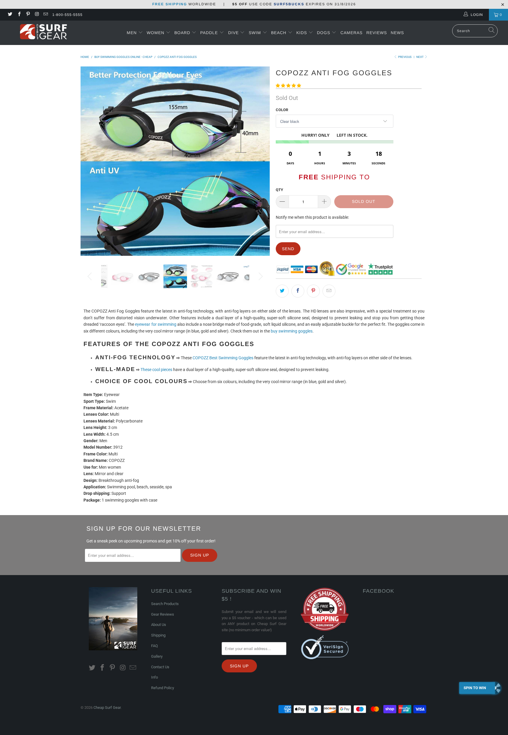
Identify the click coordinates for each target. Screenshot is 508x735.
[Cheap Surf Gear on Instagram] (36, 15)
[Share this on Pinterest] (313, 291)
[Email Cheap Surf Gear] (45, 15)
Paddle (209, 32)
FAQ (154, 646)
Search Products (165, 604)
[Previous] (90, 161)
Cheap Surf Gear (107, 707)
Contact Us (160, 667)
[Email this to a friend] (328, 291)
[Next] (259, 161)
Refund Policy (162, 688)
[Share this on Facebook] (297, 291)
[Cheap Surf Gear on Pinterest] (27, 15)
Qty (279, 190)
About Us (158, 624)
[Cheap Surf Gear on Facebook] (18, 15)
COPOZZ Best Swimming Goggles (223, 357)
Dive (233, 32)
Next (420, 57)
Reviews (376, 32)
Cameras (351, 32)
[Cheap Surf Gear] (43, 32)
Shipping (158, 635)
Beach (279, 32)
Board (182, 32)
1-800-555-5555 (67, 15)
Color (282, 110)
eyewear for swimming (155, 324)
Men (132, 32)
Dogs (324, 32)
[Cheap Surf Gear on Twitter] (9, 15)
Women (155, 32)
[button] (288, 85)
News (397, 32)
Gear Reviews (162, 614)
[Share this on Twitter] (282, 291)
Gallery (157, 656)
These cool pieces (156, 369)
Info (154, 677)
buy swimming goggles (292, 331)
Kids (302, 32)
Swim (256, 32)
